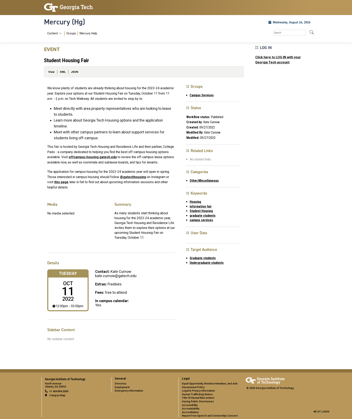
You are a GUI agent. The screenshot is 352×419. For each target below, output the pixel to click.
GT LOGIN (323, 411)
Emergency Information (129, 390)
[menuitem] (71, 33)
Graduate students (203, 258)
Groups (71, 33)
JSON (74, 71)
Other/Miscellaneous (204, 181)
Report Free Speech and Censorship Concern (210, 415)
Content (52, 33)
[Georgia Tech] (75, 7)
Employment (122, 387)
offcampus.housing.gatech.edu (93, 157)
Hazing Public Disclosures (198, 401)
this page (61, 182)
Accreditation (190, 412)
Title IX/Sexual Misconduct (198, 397)
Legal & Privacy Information (198, 390)
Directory (120, 383)
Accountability (190, 408)
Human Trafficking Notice (197, 394)
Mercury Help (88, 33)
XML (63, 71)
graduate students (203, 216)
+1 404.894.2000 (58, 391)
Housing (195, 202)
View (51, 71)
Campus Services (202, 95)
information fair (201, 206)
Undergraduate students (207, 263)
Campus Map (57, 395)
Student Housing (201, 211)
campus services (201, 220)
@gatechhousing (133, 177)
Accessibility (190, 405)
